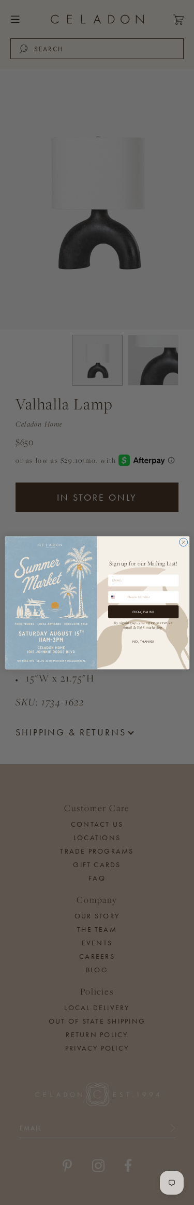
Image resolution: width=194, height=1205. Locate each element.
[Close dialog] (183, 542)
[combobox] (116, 596)
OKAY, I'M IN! (143, 611)
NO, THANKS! (143, 641)
